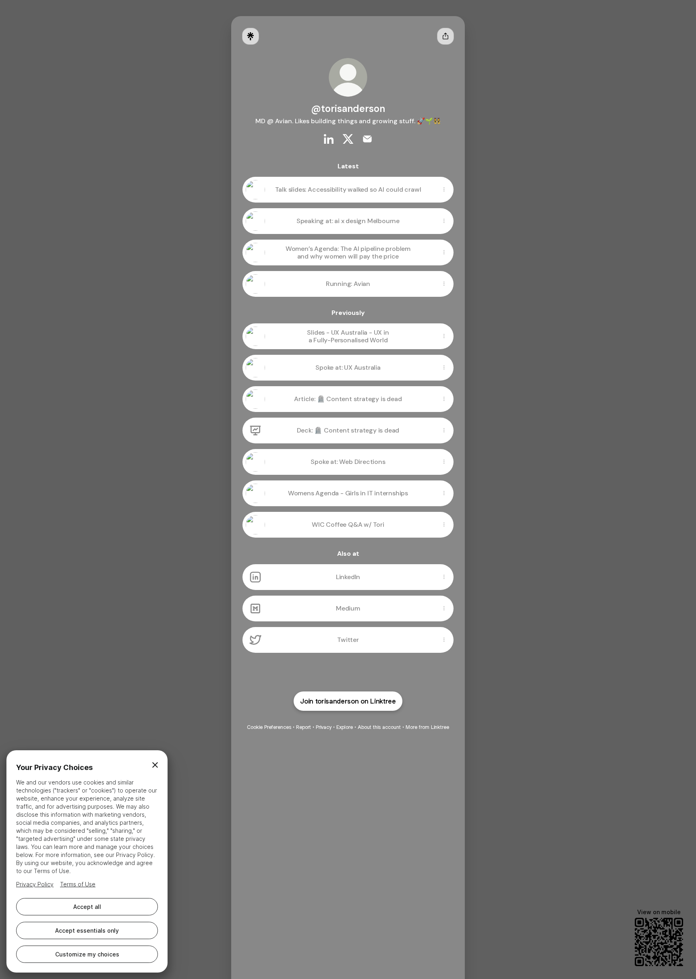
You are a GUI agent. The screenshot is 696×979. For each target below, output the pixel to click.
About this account (379, 727)
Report (303, 727)
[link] (328, 139)
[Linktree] (250, 36)
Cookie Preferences (269, 727)
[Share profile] (445, 36)
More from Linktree (427, 727)
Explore (344, 727)
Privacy (323, 727)
